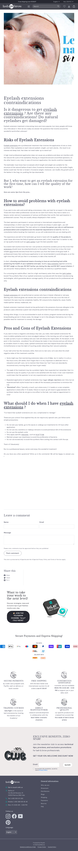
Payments (44, 800)
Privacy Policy (43, 559)
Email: (35, 764)
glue (11, 252)
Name (6, 522)
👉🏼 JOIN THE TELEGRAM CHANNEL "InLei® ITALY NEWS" (18, 617)
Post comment (12, 553)
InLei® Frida (40, 435)
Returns (44, 803)
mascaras (24, 435)
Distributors (45, 791)
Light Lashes (30, 242)
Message (7, 533)
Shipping (44, 797)
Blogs (43, 794)
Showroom (44, 788)
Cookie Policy (52, 847)
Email (41, 522)
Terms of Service (56, 559)
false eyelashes (53, 264)
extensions (8, 249)
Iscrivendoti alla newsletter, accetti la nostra (46, 769)
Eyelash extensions (11, 146)
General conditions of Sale (28, 847)
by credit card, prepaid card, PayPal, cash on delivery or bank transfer (13, 686)
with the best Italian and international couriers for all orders (39, 686)
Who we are (45, 785)
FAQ (42, 807)
